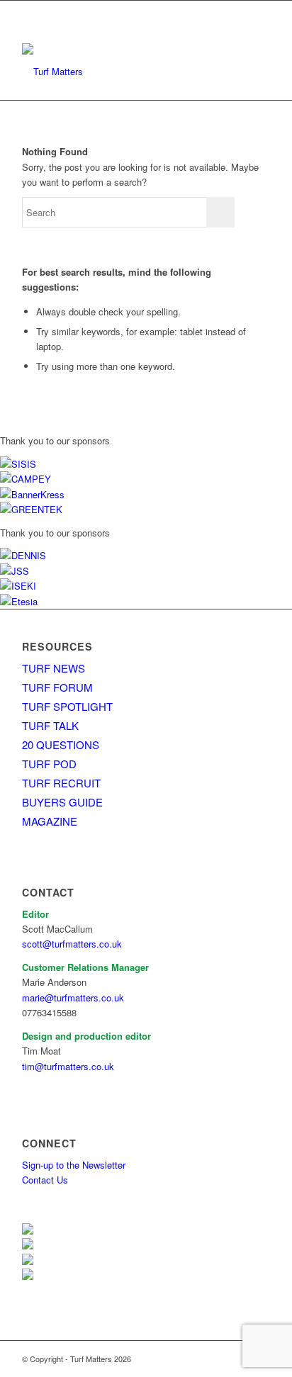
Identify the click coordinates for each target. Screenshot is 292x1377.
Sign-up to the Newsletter (73, 1164)
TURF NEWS (53, 668)
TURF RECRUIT (61, 782)
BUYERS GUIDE (62, 801)
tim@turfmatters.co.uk (68, 1066)
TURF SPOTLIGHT (67, 706)
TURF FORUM (57, 687)
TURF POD (49, 763)
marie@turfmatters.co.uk (73, 997)
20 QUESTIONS (60, 744)
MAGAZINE (49, 821)
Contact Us (45, 1179)
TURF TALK (50, 725)
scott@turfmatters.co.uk (72, 943)
